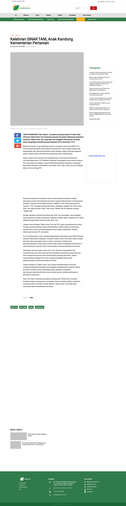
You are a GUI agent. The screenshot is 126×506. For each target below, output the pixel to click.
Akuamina (72, 15)
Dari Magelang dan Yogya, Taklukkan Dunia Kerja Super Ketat (99, 94)
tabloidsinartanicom (92, 482)
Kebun (60, 15)
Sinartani (90, 491)
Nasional (17, 35)
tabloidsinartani (92, 486)
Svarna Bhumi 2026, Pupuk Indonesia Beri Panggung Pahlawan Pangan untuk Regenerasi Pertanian (101, 83)
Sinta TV (89, 489)
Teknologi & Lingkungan (66, 19)
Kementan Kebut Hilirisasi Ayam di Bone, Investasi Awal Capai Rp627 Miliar (100, 73)
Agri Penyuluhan (18, 19)
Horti (37, 15)
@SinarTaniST (91, 484)
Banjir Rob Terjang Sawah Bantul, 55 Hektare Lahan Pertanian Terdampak (99, 108)
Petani (31, 307)
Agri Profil (80, 19)
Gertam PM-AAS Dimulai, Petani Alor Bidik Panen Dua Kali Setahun (99, 89)
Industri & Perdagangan (35, 19)
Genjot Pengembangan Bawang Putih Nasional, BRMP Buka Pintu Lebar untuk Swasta (100, 114)
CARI (93, 8)
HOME (12, 35)
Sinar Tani (14, 307)
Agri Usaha (50, 19)
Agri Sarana (87, 15)
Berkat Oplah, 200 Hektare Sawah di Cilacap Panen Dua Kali (99, 78)
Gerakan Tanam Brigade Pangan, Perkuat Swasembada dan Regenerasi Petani (100, 98)
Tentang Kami (22, 483)
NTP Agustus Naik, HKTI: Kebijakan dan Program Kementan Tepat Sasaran (34, 443)
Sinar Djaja (23, 307)
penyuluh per (40, 307)
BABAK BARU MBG (94, 119)
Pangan (26, 15)
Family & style (92, 19)
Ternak (48, 15)
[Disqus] (47, 339)
